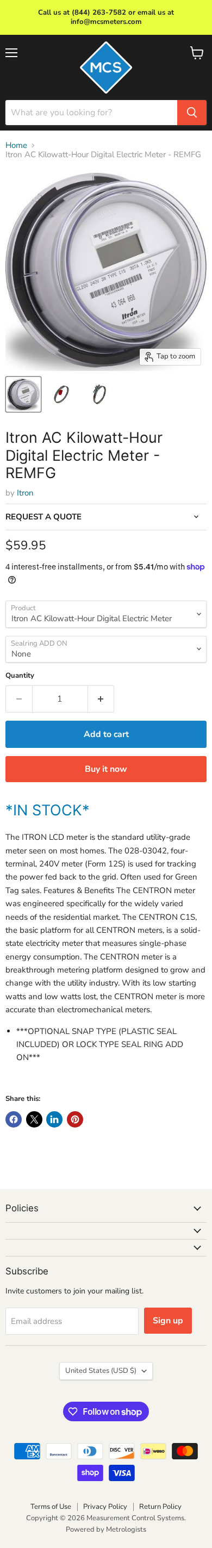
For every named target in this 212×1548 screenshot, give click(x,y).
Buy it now (106, 769)
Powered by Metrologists (106, 1529)
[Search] (192, 112)
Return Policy (160, 1507)
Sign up (168, 1321)
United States (100, 1371)
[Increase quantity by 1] (101, 699)
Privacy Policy (105, 1507)
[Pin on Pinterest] (75, 1119)
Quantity (19, 676)
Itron (25, 492)
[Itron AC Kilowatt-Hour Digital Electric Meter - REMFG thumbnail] (61, 394)
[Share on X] (34, 1119)
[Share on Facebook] (13, 1119)
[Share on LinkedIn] (54, 1119)
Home (16, 145)
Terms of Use (50, 1507)
